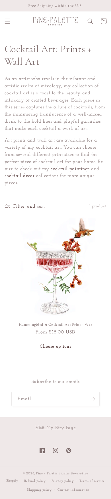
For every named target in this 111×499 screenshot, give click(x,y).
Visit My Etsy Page (55, 428)
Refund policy (35, 481)
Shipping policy (39, 490)
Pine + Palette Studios (53, 473)
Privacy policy (63, 481)
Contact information (73, 490)
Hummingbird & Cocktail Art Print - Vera (55, 324)
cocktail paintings (70, 168)
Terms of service (92, 481)
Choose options (55, 346)
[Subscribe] (92, 399)
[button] (7, 21)
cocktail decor (20, 175)
